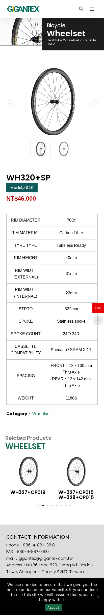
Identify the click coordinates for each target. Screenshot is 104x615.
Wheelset (41, 414)
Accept (53, 607)
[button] (81, 9)
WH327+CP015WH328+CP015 (76, 495)
